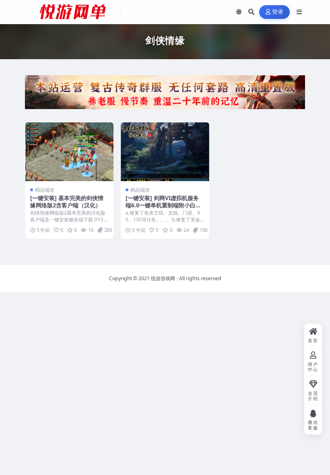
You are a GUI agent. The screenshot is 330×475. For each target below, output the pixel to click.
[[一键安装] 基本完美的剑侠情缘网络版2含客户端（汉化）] (69, 151)
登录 (278, 12)
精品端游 (44, 189)
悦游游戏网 (163, 278)
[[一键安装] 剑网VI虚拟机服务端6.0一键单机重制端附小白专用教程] (165, 151)
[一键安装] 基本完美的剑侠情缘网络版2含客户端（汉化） (66, 201)
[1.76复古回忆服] (165, 95)
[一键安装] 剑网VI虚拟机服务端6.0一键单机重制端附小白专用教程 (163, 205)
